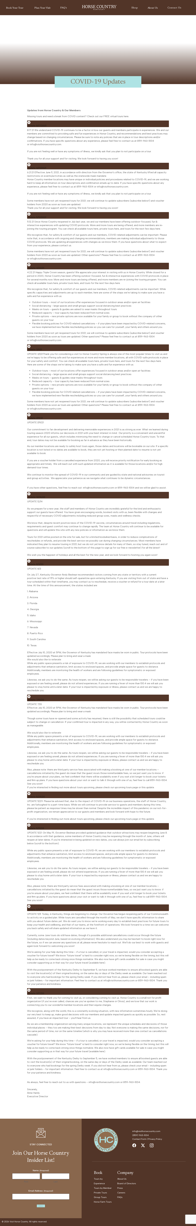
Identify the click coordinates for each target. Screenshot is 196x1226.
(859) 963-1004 (140, 1135)
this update (147, 787)
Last (56, 1182)
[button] (15, 8)
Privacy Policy (155, 1139)
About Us (121, 1179)
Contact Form (139, 1139)
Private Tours (100, 1192)
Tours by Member (103, 1188)
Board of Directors (126, 1183)
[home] (99, 8)
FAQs (120, 1197)
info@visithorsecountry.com (45, 144)
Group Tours (100, 1197)
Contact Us (174, 8)
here (126, 116)
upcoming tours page (126, 787)
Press (120, 1188)
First (26, 1182)
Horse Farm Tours (103, 1202)
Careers (121, 1192)
